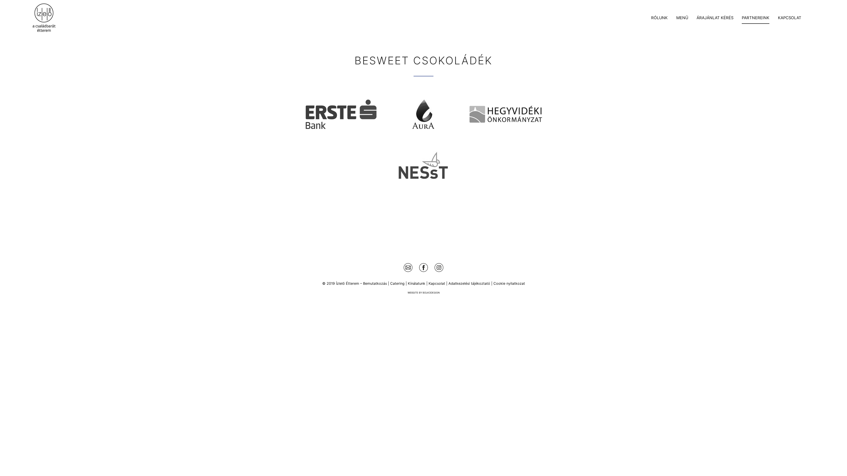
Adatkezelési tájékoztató (469, 283)
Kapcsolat (789, 18)
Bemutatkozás (375, 283)
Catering (397, 283)
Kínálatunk (416, 283)
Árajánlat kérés (715, 18)
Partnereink (755, 18)
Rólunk (659, 18)
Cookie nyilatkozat (509, 283)
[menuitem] (659, 17)
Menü (682, 18)
